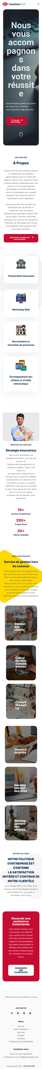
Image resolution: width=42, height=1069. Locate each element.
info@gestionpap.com (28, 1057)
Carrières (21, 1038)
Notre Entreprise (21, 1029)
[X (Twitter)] (18, 1013)
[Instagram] (24, 1013)
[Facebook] (12, 1013)
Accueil (21, 1026)
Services (21, 1032)
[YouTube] (30, 1013)
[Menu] (38, 4)
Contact (20, 1035)
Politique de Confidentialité (21, 1041)
